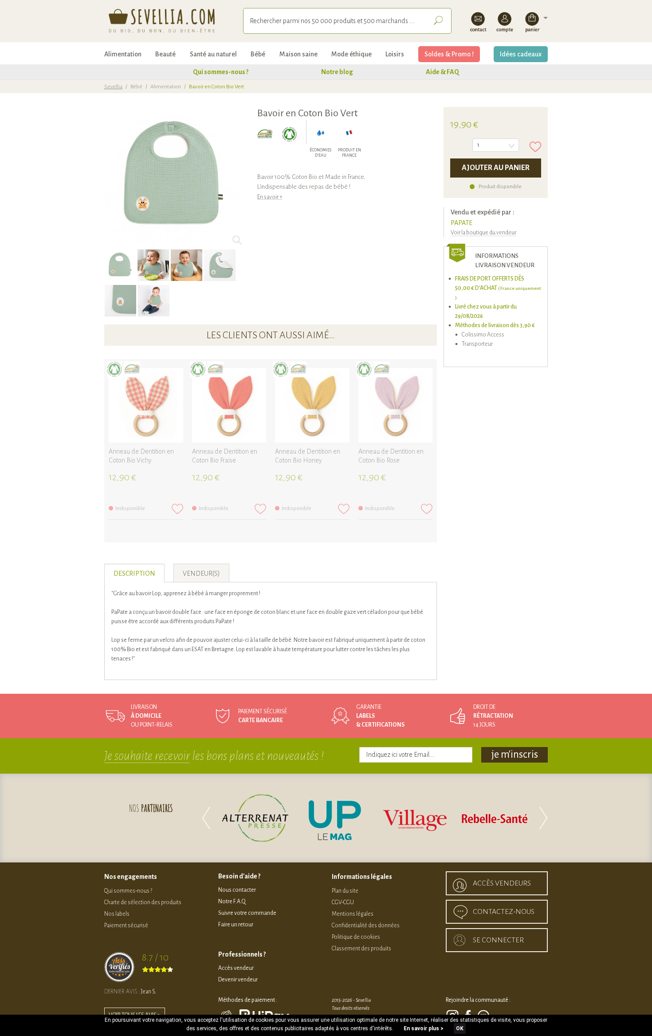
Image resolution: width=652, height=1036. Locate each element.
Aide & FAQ (442, 71)
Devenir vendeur (238, 980)
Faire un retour (235, 924)
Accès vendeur (236, 968)
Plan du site (345, 891)
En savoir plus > (424, 1028)
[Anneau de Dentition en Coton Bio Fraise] (229, 405)
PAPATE (461, 222)
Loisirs (394, 54)
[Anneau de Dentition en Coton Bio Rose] (395, 405)
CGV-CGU (343, 902)
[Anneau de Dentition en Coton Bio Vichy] (146, 405)
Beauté (165, 54)
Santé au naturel (213, 54)
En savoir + (270, 197)
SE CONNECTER (498, 940)
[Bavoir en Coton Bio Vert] (120, 265)
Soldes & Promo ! (449, 54)
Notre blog (337, 71)
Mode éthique (351, 54)
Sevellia (113, 87)
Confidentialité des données (366, 925)
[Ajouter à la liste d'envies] (535, 147)
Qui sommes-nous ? (220, 71)
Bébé (258, 54)
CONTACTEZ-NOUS (503, 912)
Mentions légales (352, 914)
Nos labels (117, 914)
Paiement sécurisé (126, 925)
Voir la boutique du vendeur (483, 232)
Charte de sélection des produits (142, 902)
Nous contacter (237, 890)
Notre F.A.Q (232, 901)
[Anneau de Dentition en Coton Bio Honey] (312, 405)
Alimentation (122, 54)
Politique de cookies (356, 937)
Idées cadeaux (521, 54)
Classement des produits (361, 948)
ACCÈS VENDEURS (502, 883)
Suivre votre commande (247, 913)
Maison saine (298, 54)
